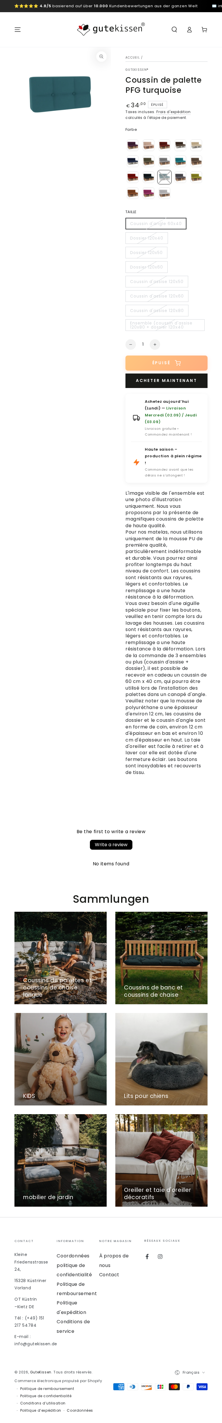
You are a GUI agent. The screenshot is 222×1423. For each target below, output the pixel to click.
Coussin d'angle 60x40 (156, 225)
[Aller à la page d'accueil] (111, 29)
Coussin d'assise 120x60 (157, 297)
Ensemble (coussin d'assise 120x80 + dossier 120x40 (161, 325)
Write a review (111, 844)
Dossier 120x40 (146, 239)
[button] (174, 29)
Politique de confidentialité (46, 1396)
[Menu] (17, 29)
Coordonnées (73, 1255)
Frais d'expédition (173, 111)
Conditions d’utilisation (43, 1403)
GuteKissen (40, 1372)
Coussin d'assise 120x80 (157, 312)
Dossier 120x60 (146, 268)
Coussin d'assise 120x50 (157, 283)
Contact (109, 1274)
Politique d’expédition (40, 1410)
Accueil (132, 57)
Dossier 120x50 (146, 254)
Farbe (131, 129)
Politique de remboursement (47, 1388)
